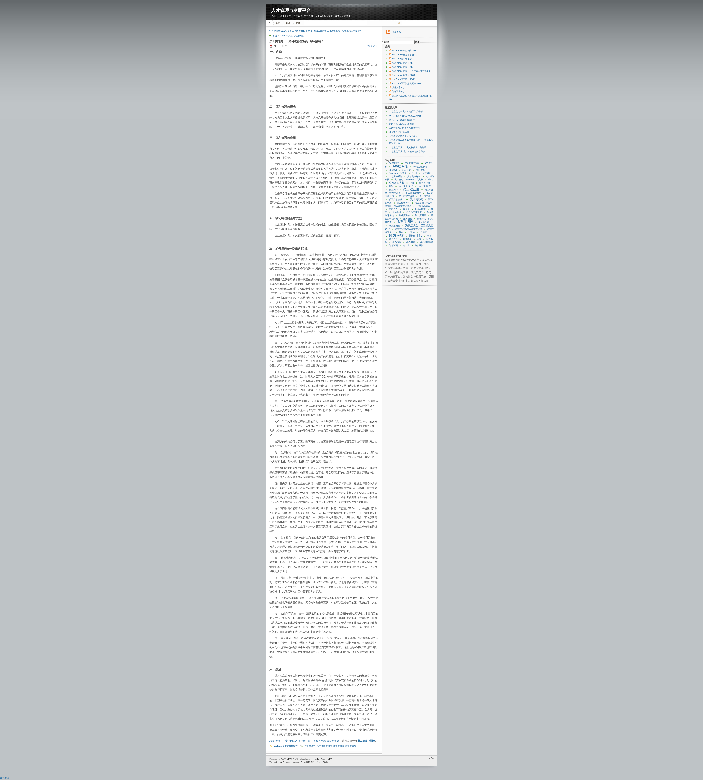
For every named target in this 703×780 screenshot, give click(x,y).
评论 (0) (374, 46)
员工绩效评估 (403, 202)
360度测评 (394, 163)
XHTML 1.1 (313, 762)
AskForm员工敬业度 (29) (404, 79)
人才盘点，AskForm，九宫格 (409, 179)
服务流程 (407, 218)
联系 (288, 23)
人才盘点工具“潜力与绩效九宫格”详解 (407, 151)
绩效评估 (415, 235)
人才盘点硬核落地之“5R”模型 (403, 136)
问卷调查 (410, 242)
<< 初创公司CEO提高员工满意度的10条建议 (290, 31)
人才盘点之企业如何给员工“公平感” (406, 111)
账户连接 (393, 239)
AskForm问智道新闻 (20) (404, 75)
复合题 (406, 209)
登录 (298, 23)
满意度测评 (338, 746)
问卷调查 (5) (398, 91)
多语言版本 (420, 209)
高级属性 (419, 245)
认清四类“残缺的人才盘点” (402, 123)
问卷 (419, 239)
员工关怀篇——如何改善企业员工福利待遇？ (296, 41)
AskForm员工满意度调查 (291, 35)
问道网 (406, 245)
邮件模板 (407, 239)
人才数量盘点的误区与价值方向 (404, 128)
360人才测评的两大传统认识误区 (405, 115)
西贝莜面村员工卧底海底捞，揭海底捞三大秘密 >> (338, 31)
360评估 (406, 170)
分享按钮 (4, 777)
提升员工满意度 (414, 212)
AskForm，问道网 (398, 173)
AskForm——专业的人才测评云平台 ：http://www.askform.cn (304, 740)
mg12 (281, 762)
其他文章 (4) (398, 87)
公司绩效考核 (396, 182)
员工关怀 (393, 189)
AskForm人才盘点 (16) (403, 67)
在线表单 (393, 209)
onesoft (298, 762)
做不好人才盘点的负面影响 (402, 119)
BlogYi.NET (286, 759)
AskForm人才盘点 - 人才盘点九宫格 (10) (411, 71)
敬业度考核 (404, 215)
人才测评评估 (414, 176)
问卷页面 (393, 245)
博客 (391, 186)
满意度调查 (309, 746)
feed (396, 32)
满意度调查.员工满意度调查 (408, 229)
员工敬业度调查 (406, 196)
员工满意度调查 (366, 740)
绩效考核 (396, 235)
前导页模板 (424, 183)
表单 (429, 236)
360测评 (393, 170)
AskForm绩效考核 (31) (403, 58)
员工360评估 (425, 186)
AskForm (420, 170)
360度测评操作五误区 (399, 132)
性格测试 (396, 212)
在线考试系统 (423, 206)
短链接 (423, 232)
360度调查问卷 (420, 166)
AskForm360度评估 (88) (404, 50)
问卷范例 (396, 242)
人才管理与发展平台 (291, 10)
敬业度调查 (420, 215)
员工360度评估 (406, 186)
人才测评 (426, 173)
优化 (430, 179)
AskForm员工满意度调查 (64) (406, 83)
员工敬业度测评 (413, 193)
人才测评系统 (395, 176)
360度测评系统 (412, 163)
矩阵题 (411, 232)
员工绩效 (416, 199)
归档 (278, 23)
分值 (412, 183)
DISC (414, 173)
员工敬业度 (411, 189)
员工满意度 (424, 196)
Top (432, 758)
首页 (270, 23)
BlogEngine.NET (324, 759)
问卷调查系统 (426, 242)
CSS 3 (325, 762)
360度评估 (400, 166)
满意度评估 (350, 746)
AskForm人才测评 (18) (403, 63)
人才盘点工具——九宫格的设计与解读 (407, 147)
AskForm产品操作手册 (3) (404, 54)
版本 (401, 232)
